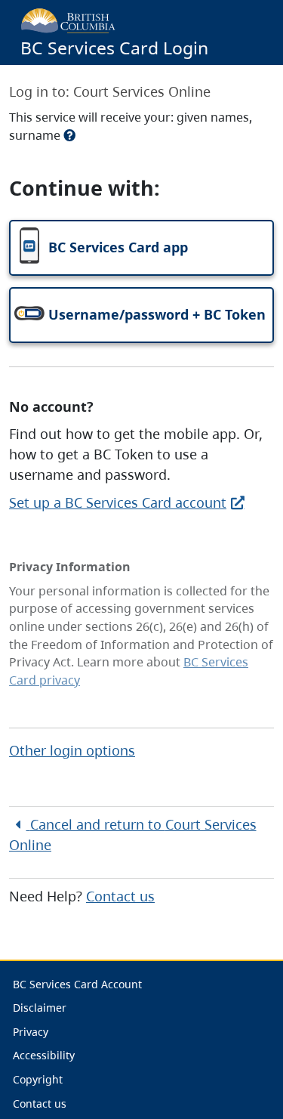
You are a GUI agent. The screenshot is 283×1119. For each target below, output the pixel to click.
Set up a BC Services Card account (117, 502)
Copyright (38, 1079)
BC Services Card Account (77, 984)
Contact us (120, 896)
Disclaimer (39, 1007)
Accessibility (44, 1055)
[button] (141, 248)
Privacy (30, 1032)
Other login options (72, 750)
